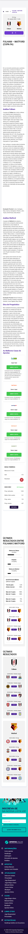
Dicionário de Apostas (11, 858)
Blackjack (7, 889)
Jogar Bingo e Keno (10, 882)
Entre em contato (10, 875)
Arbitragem (7, 856)
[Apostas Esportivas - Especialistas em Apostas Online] (14, 842)
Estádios (7, 860)
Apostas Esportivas (18, 930)
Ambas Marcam (9, 867)
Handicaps (7, 853)
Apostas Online (9, 892)
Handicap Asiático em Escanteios (14, 923)
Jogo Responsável (10, 880)
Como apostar (8, 851)
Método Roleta (9, 885)
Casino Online (9, 887)
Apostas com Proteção (11, 869)
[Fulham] (8, 24)
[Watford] (19, 24)
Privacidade (8, 878)
